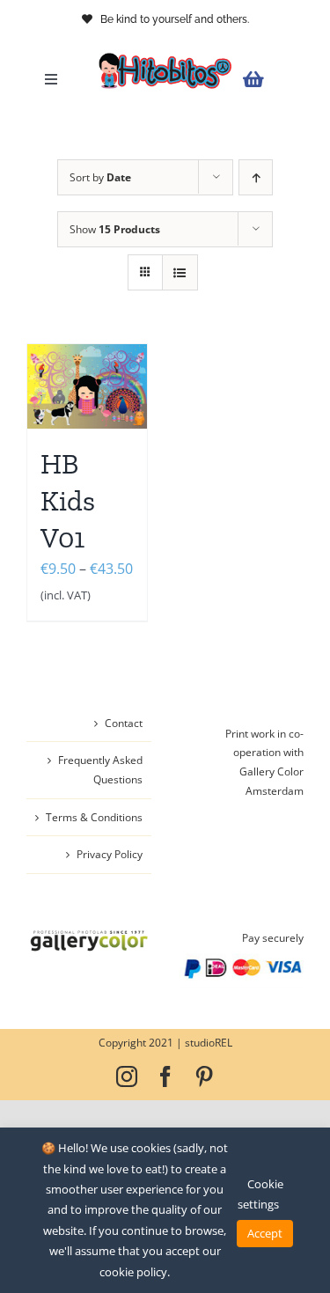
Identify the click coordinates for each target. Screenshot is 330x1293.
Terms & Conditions (94, 817)
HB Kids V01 (67, 500)
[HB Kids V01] (87, 387)
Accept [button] (264, 1233)
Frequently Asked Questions (100, 770)
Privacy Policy (110, 854)
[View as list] (180, 272)
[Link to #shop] (269, 79)
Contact (124, 723)
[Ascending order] (255, 177)
